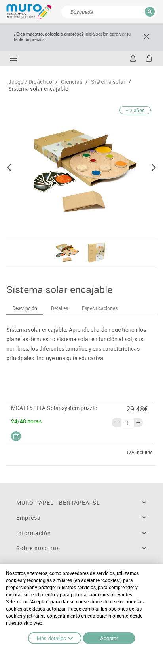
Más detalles (51, 638)
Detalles (59, 308)
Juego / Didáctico (30, 81)
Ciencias (71, 81)
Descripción (24, 308)
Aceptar (109, 638)
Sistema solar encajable (38, 88)
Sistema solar (108, 81)
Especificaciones (100, 308)
